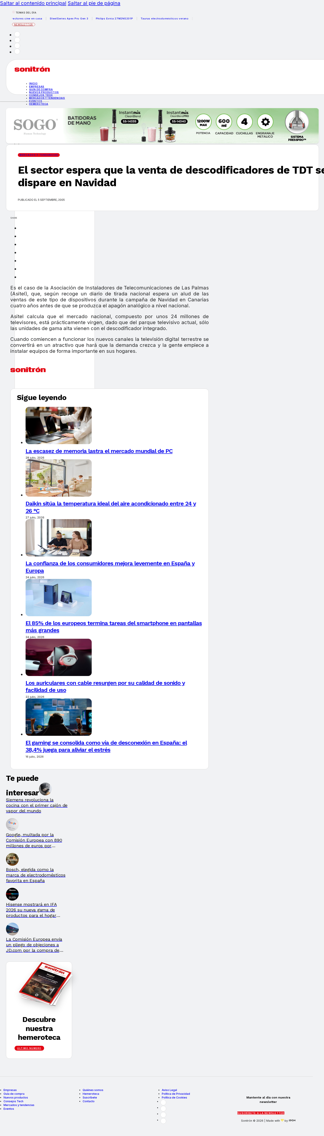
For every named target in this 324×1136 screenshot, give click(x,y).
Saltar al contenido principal (33, 3)
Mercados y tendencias (47, 98)
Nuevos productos (44, 92)
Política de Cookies (174, 1097)
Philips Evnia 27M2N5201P (102, 18)
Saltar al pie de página (94, 3)
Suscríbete (90, 1097)
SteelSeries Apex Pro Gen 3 (56, 18)
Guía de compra (41, 89)
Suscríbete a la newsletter (260, 1113)
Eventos (35, 101)
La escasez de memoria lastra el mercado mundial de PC (99, 451)
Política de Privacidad (176, 1093)
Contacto (89, 1101)
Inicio (33, 83)
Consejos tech (41, 95)
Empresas (36, 86)
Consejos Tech (13, 1101)
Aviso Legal (169, 1090)
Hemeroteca (38, 104)
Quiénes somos (93, 1090)
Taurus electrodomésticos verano (152, 18)
